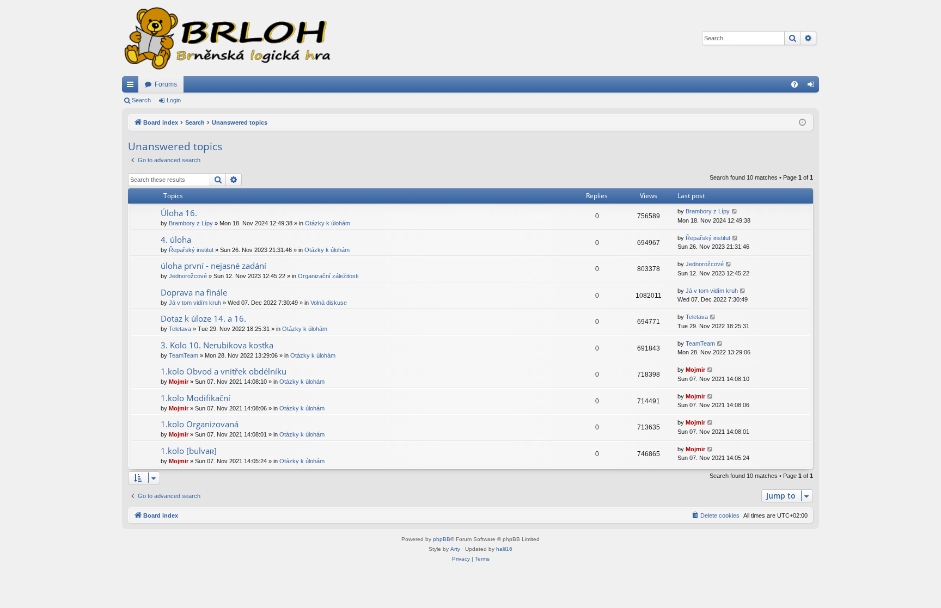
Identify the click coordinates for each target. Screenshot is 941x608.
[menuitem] (794, 84)
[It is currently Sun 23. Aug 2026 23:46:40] (802, 122)
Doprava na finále (194, 292)
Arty (455, 549)
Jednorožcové (188, 276)
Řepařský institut (191, 250)
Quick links (132, 87)
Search (141, 100)
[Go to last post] (734, 211)
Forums (166, 84)
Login (174, 100)
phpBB (441, 539)
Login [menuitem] (813, 87)
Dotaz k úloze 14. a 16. (203, 318)
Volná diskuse (328, 302)
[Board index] (226, 38)
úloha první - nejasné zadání (213, 265)
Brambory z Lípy (191, 223)
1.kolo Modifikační (195, 397)
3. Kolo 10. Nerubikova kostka (217, 345)
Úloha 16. (179, 212)
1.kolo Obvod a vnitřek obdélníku (223, 371)
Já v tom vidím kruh (195, 302)
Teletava (180, 329)
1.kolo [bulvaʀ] (189, 450)
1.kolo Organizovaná (200, 424)
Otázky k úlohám (327, 223)
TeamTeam (183, 355)
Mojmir (178, 381)
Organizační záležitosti (328, 276)
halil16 (504, 549)
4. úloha (176, 239)
